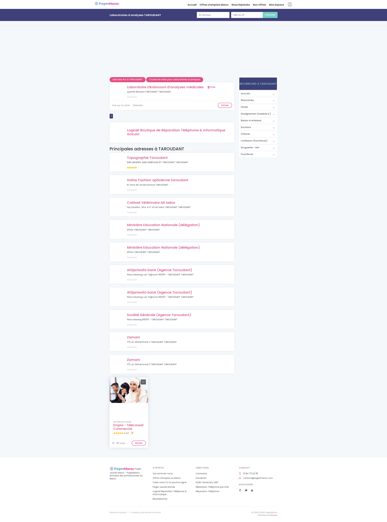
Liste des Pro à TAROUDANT (128, 79)
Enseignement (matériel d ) (256, 113)
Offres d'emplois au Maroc (167, 478)
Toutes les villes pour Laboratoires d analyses (174, 79)
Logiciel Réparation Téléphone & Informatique (170, 493)
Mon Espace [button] (276, 4)
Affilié (212, 87)
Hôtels (244, 107)
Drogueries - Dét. (250, 147)
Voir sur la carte (121, 105)
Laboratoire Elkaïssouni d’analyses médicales (165, 87)
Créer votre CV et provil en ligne (169, 482)
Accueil (192, 4)
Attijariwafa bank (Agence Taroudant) (159, 270)
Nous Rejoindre (241, 4)
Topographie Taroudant (147, 157)
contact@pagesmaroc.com (257, 478)
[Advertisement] (193, 56)
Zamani (133, 337)
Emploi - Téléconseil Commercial (128, 427)
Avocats (245, 93)
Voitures (245, 133)
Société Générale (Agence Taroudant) (159, 315)
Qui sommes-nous (163, 473)
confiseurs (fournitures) (254, 140)
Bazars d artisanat (251, 120)
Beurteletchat (160, 499)
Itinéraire (138, 105)
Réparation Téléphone (207, 491)
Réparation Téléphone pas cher (212, 487)
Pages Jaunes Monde (164, 487)
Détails (225, 105)
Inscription (201, 478)
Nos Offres (259, 4)
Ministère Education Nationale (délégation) (163, 225)
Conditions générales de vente (145, 512)
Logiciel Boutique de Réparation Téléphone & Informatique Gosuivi (176, 132)
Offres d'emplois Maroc (214, 4)
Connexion (201, 473)
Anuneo (273, 515)
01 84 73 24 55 (250, 473)
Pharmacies (247, 100)
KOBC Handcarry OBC (207, 482)
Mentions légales (118, 512)
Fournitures (247, 154)
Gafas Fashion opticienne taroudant (157, 180)
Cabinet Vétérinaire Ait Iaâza (151, 202)
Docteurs (246, 127)
